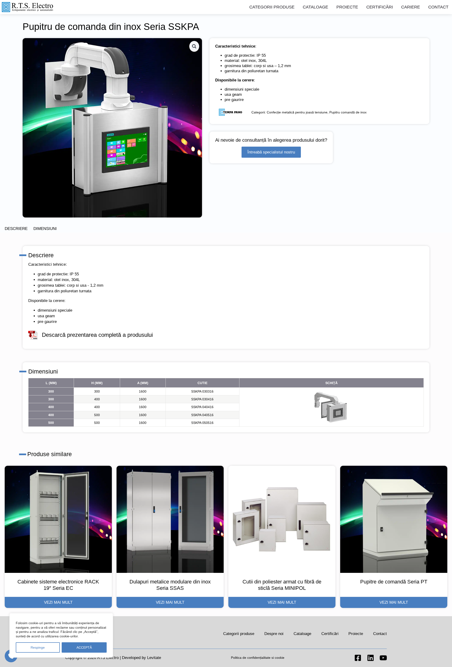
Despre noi (273, 633)
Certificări (379, 7)
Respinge (38, 647)
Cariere (410, 7)
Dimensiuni (45, 228)
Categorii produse (272, 7)
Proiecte (347, 7)
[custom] (357, 657)
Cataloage (315, 7)
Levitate (154, 657)
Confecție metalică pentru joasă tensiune (297, 112)
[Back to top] (441, 656)
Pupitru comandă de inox (348, 112)
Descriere (16, 228)
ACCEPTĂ (84, 647)
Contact (438, 7)
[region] (61, 635)
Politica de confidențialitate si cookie (257, 657)
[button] (194, 46)
